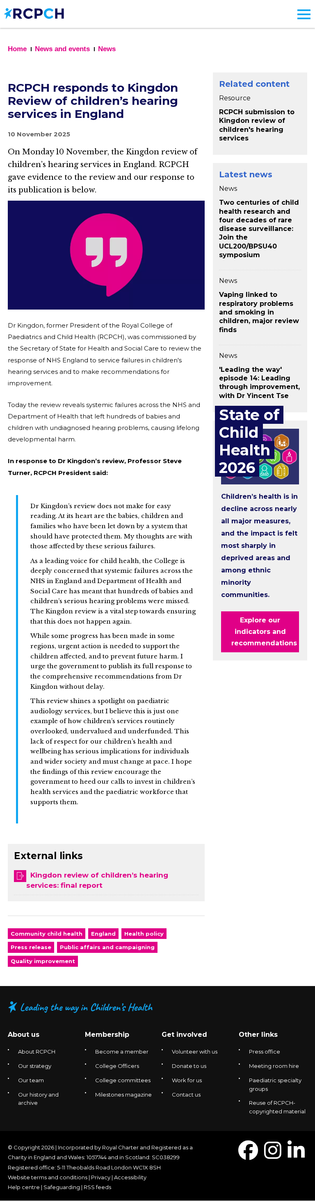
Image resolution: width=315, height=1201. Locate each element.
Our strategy (34, 1066)
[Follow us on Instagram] (272, 1155)
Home (17, 49)
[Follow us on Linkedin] (296, 1155)
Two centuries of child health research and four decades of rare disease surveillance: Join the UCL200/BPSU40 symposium (259, 229)
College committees (123, 1080)
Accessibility (130, 1177)
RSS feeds (97, 1187)
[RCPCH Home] (34, 13)
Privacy (100, 1177)
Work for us (187, 1080)
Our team (31, 1080)
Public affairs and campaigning (107, 947)
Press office (264, 1051)
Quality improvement (43, 961)
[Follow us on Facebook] (248, 1155)
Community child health (46, 933)
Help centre (24, 1187)
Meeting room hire (274, 1066)
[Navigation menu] (304, 14)
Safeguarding (61, 1187)
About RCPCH (36, 1051)
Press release (31, 947)
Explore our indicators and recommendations (264, 631)
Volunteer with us (194, 1051)
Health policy (144, 933)
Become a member (121, 1051)
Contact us (186, 1094)
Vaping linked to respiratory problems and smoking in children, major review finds (259, 312)
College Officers (117, 1066)
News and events (62, 49)
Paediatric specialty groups (275, 1084)
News (107, 49)
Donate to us (189, 1066)
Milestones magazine (123, 1094)
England (103, 933)
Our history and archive (38, 1098)
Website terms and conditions (47, 1177)
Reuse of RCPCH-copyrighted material (277, 1107)
